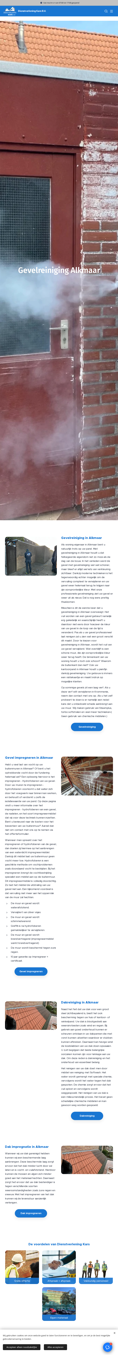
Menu (111, 11)
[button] (106, 11)
